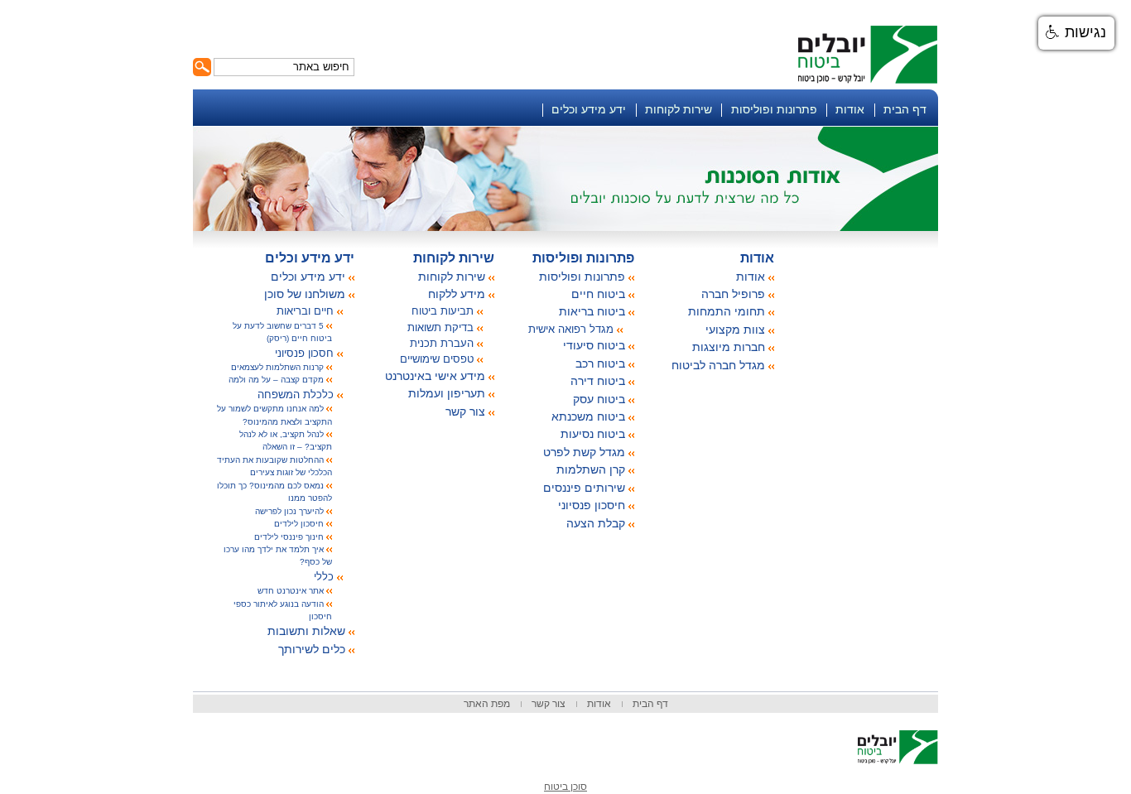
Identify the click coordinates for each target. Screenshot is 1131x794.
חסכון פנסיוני (304, 353)
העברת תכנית (442, 343)
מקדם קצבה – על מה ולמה (276, 379)
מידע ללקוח (456, 294)
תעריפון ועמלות (446, 393)
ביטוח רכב (600, 363)
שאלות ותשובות (306, 631)
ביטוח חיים (598, 294)
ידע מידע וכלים (588, 109)
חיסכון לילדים (299, 523)
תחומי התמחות (726, 311)
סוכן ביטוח (565, 786)
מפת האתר (487, 704)
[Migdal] (565, 739)
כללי (324, 576)
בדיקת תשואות (440, 327)
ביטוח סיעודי (594, 345)
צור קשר (465, 411)
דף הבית (904, 109)
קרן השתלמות (590, 469)
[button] (1076, 33)
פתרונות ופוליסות (774, 109)
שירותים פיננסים (584, 487)
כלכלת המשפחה (295, 394)
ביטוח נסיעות (593, 433)
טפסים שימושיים (437, 359)
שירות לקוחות (678, 109)
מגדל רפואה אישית (571, 329)
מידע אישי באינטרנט (435, 376)
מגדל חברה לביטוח (718, 365)
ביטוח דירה (597, 380)
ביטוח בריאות (592, 311)
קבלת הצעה (595, 523)
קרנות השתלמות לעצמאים (277, 367)
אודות (849, 109)
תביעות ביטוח (442, 311)
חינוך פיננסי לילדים (289, 536)
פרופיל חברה (733, 294)
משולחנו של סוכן (304, 294)
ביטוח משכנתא (588, 416)
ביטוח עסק (599, 399)
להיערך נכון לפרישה (289, 511)
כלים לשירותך (311, 649)
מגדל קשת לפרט (584, 452)
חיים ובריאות (305, 311)
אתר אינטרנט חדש (290, 590)
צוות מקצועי (735, 329)
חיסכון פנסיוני (591, 505)
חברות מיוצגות (728, 347)
